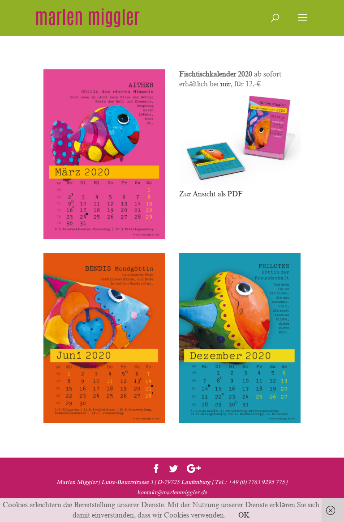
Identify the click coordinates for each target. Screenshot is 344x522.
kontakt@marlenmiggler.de (172, 492)
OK (243, 515)
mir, (227, 84)
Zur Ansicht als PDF (211, 194)
